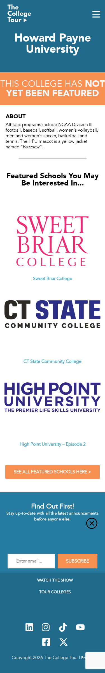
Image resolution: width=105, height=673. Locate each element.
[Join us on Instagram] (46, 630)
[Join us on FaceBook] (46, 645)
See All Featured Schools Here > (52, 472)
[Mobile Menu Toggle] (96, 15)
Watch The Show (55, 580)
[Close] (52, 526)
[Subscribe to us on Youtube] (80, 630)
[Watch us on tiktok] (63, 630)
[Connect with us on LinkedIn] (29, 630)
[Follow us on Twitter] (63, 645)
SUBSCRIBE (77, 561)
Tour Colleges (55, 591)
